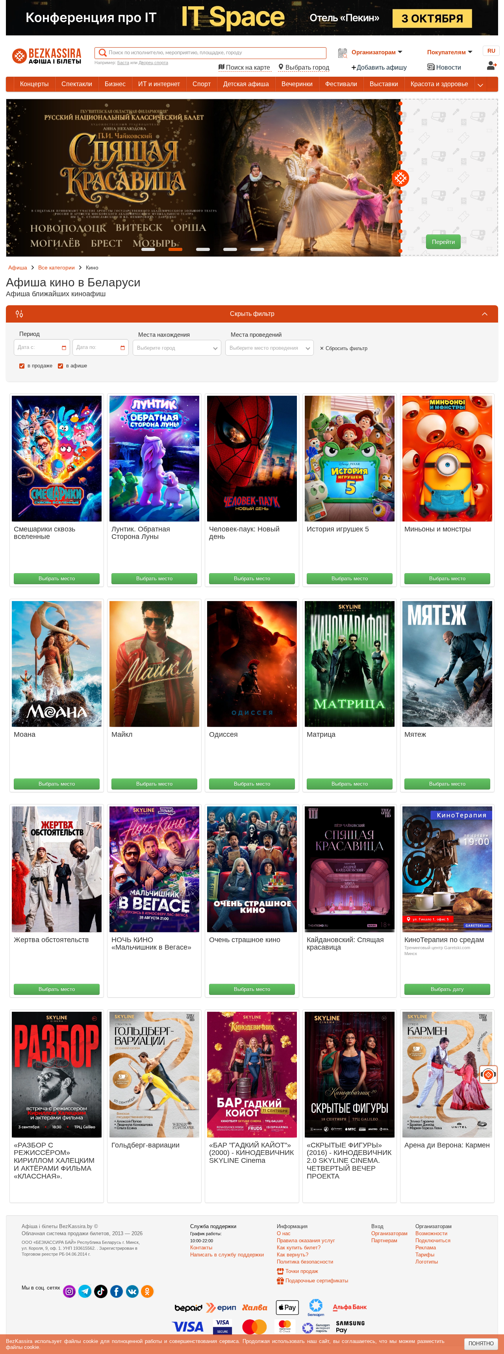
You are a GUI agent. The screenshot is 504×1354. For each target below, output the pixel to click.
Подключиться (432, 1240)
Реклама (425, 1248)
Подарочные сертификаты (316, 1281)
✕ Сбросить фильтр (343, 348)
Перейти (443, 241)
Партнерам (384, 1240)
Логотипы (426, 1262)
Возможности (431, 1233)
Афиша (17, 267)
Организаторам (374, 52)
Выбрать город (306, 67)
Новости (448, 67)
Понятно (481, 1344)
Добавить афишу (382, 67)
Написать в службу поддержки (227, 1255)
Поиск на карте (248, 67)
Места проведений (256, 334)
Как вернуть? (292, 1255)
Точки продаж (301, 1271)
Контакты (201, 1248)
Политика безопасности (305, 1262)
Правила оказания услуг (306, 1240)
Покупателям (446, 52)
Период (29, 333)
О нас (284, 1233)
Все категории (56, 267)
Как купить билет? (299, 1248)
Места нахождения (164, 334)
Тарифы (424, 1255)
